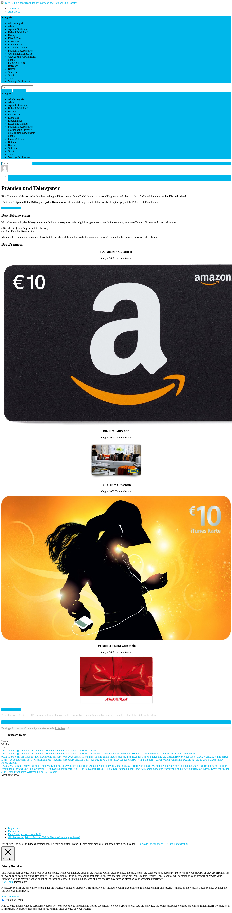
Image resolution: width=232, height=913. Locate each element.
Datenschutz (14, 831)
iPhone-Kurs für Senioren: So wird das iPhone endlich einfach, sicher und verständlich (146, 753)
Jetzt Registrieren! (11, 208)
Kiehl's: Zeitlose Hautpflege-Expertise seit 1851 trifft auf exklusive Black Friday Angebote (78, 759)
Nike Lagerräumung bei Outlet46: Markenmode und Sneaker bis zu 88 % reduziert (49, 750)
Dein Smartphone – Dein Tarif (24, 834)
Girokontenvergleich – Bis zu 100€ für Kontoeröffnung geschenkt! (44, 837)
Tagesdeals (14, 8)
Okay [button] (170, 843)
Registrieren (19, 90)
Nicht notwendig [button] (10, 896)
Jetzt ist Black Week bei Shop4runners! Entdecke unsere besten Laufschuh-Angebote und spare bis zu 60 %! (63, 765)
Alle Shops (14, 11)
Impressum (14, 828)
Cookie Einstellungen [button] (151, 843)
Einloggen (6, 90)
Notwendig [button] (7, 881)
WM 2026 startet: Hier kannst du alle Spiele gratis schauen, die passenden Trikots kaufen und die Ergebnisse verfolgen (122, 756)
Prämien (60, 728)
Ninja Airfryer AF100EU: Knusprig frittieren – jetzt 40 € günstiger (61, 768)
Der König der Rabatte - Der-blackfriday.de (28, 756)
